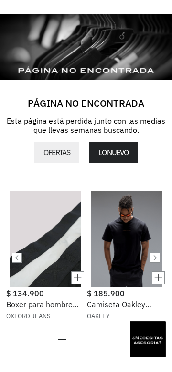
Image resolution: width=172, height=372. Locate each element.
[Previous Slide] (17, 258)
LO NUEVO (113, 152)
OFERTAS (56, 152)
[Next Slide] (155, 258)
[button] (45, 277)
